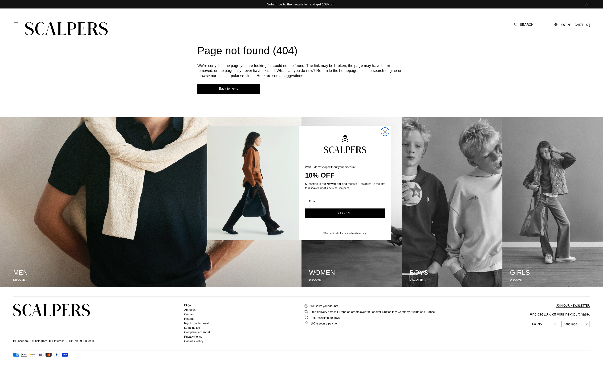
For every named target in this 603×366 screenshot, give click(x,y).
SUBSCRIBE (345, 213)
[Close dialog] (385, 132)
